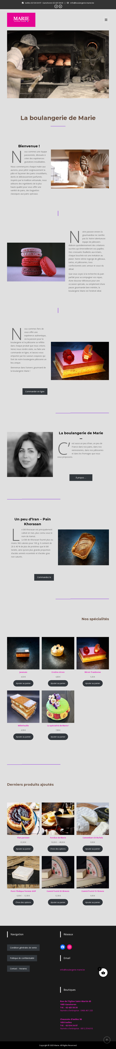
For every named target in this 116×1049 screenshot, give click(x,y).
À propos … (81, 477)
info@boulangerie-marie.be (72, 969)
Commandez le (44, 577)
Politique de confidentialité (22, 958)
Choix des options (58, 849)
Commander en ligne (34, 391)
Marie (56, 1045)
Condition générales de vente (23, 947)
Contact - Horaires (18, 968)
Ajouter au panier (23, 683)
